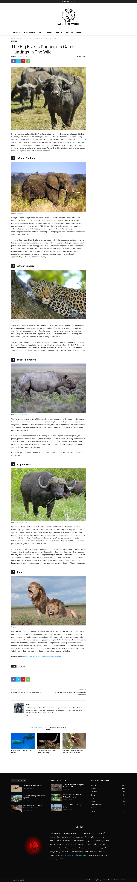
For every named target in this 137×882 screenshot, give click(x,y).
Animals (19, 38)
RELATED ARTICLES (39, 727)
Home (13, 38)
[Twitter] (18, 61)
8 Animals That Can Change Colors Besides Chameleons (70, 693)
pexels (17, 627)
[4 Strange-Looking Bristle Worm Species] (16, 798)
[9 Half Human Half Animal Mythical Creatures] (56, 797)
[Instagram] (28, 716)
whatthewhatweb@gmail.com (73, 855)
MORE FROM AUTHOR (57, 727)
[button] (123, 32)
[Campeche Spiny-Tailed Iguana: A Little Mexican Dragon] (48, 741)
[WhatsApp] (28, 61)
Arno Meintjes (19, 213)
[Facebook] (13, 61)
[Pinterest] (23, 61)
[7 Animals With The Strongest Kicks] (56, 807)
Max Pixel (18, 321)
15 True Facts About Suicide (32, 785)
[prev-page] (12, 757)
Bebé (14, 56)
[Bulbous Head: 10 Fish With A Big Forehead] (23, 741)
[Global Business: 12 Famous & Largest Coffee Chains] (16, 808)
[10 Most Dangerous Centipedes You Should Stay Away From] (56, 787)
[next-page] (16, 757)
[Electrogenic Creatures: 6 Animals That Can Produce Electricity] (74, 741)
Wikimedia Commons (21, 414)
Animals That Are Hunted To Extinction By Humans (41, 657)
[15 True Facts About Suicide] (16, 788)
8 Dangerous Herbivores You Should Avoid (26, 692)
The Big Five (21, 666)
